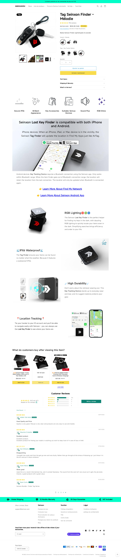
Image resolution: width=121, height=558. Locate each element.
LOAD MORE (60, 387)
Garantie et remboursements (69, 512)
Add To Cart (21, 382)
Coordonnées (103, 556)
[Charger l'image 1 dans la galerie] (23, 58)
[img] (21, 415)
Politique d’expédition (100, 554)
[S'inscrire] (43, 534)
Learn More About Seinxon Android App (62, 195)
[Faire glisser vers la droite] (54, 59)
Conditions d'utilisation (90, 509)
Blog (39, 522)
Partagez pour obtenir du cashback (48, 520)
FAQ (62, 515)
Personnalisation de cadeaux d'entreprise (46, 516)
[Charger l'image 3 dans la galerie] (39, 58)
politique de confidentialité (91, 512)
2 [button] (58, 492)
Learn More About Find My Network (62, 188)
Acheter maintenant (78, 73)
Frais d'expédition (64, 28)
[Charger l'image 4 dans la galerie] (48, 58)
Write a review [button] (91, 401)
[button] (98, 6)
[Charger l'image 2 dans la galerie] (31, 58)
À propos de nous (43, 509)
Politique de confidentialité (74, 554)
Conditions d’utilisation (88, 554)
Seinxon (28, 554)
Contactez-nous (42, 512)
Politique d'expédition (67, 509)
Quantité (62, 59)
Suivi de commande (66, 520)
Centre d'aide (65, 517)
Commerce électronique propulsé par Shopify (41, 554)
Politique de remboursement (60, 554)
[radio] (63, 42)
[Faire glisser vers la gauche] (17, 59)
